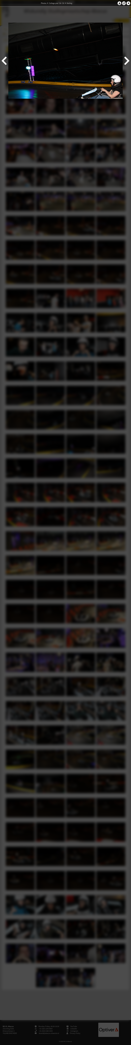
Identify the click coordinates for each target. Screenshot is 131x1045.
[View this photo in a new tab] (124, 3)
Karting (69, 3)
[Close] (128, 3)
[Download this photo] (119, 3)
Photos (43, 3)
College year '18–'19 (56, 3)
